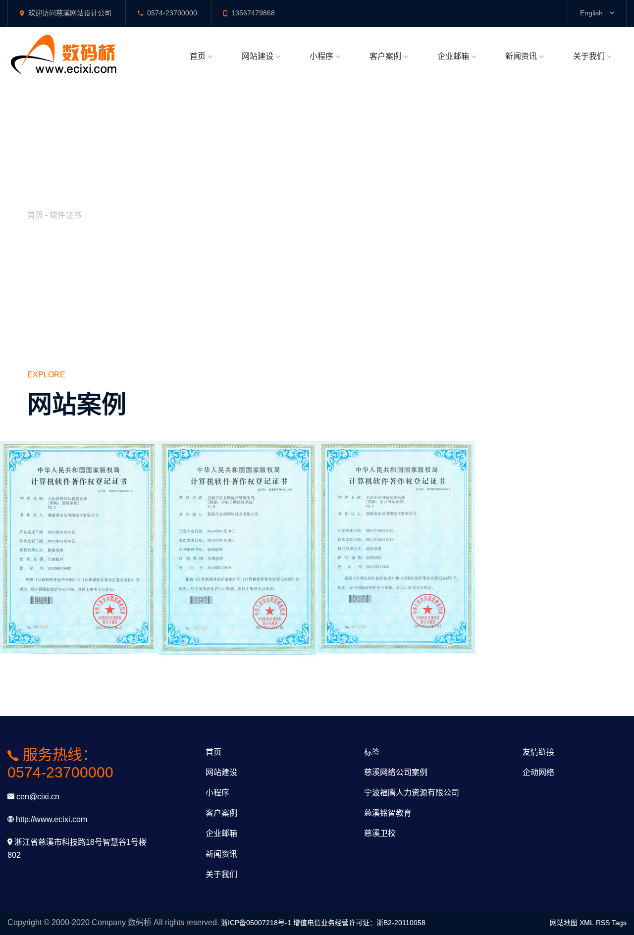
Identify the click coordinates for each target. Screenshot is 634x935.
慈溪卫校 (380, 833)
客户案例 (385, 56)
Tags (619, 923)
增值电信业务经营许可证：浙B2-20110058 (359, 923)
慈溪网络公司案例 (395, 772)
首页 (198, 56)
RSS (603, 923)
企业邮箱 (453, 56)
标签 (372, 752)
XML (587, 923)
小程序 (321, 56)
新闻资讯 (521, 56)
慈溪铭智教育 (388, 813)
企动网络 (538, 772)
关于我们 (589, 56)
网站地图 (564, 923)
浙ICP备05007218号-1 (256, 923)
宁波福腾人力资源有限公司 (411, 792)
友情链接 (538, 752)
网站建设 (257, 56)
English (592, 13)
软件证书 (65, 215)
